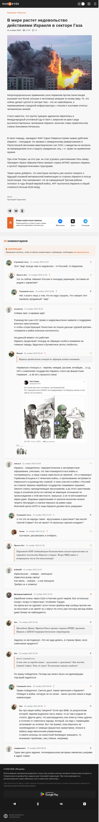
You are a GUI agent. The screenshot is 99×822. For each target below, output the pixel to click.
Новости (22, 13)
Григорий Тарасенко (16, 199)
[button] (89, 4)
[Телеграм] (14, 803)
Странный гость (21, 262)
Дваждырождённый (23, 594)
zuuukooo (18, 309)
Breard (19, 353)
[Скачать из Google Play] (49, 794)
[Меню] (95, 4)
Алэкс (22, 531)
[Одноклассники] (38, 803)
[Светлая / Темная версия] (81, 4)
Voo (15, 622)
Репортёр (11, 13)
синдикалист (20, 748)
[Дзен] (84, 803)
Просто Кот (22, 275)
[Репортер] (10, 4)
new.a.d (17, 464)
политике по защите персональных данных (20, 786)
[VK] (61, 803)
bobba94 (18, 570)
